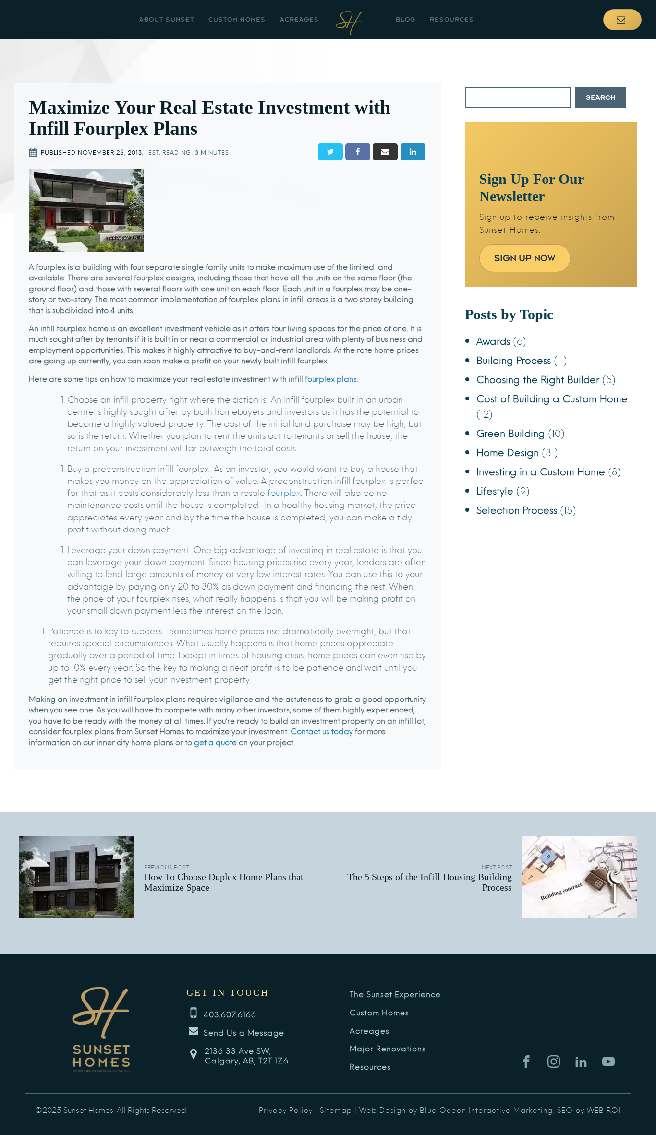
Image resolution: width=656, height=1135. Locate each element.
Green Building (510, 432)
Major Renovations (388, 1048)
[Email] (385, 151)
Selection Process (516, 509)
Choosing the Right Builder (537, 378)
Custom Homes (237, 19)
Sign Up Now (525, 258)
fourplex (284, 492)
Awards (493, 340)
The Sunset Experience (395, 994)
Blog (405, 19)
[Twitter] (330, 151)
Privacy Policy (286, 1109)
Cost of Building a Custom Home (552, 397)
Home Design (507, 451)
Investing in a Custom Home (540, 470)
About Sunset (166, 19)
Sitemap (336, 1109)
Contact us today (322, 730)
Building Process (513, 359)
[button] (622, 19)
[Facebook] (357, 151)
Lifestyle (494, 490)
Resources (452, 19)
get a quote (215, 742)
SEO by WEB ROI (589, 1109)
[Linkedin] (413, 151)
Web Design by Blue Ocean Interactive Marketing (456, 1109)
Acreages (299, 19)
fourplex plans (331, 378)
